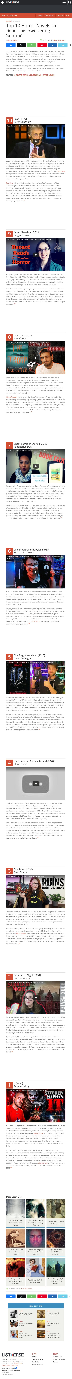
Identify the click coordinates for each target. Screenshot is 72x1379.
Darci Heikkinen (59, 40)
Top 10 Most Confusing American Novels (25, 1335)
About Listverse (37, 1364)
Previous (60, 15)
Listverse (4, 1359)
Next (67, 15)
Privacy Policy (6, 1365)
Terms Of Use (18, 1363)
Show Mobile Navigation (3, 2)
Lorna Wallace (13, 40)
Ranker (55, 1362)
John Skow (61, 171)
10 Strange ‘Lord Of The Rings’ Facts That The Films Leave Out (54, 1335)
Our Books (35, 1362)
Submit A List (57, 1357)
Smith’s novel (21, 934)
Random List (49, 15)
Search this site (69, 2)
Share (40, 15)
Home (34, 1357)
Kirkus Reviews (11, 397)
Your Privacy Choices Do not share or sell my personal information (11, 1370)
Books (8, 21)
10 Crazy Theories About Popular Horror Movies (34, 75)
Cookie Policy (14, 1365)
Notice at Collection (7, 1374)
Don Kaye (9, 183)
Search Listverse (37, 1359)
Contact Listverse (59, 1359)
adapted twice (43, 1163)
